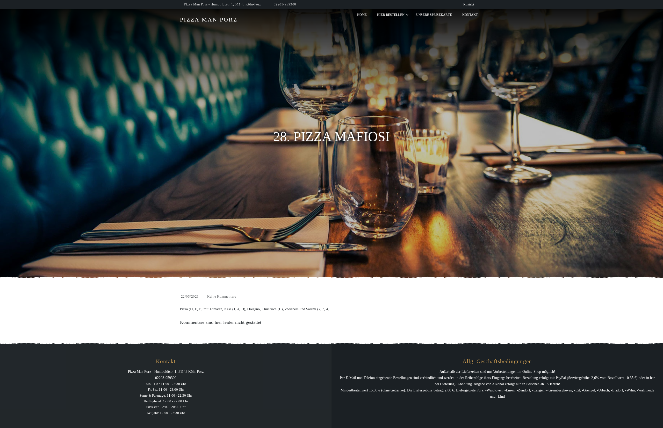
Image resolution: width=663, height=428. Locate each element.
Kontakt (468, 4)
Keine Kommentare (221, 296)
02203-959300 (285, 4)
